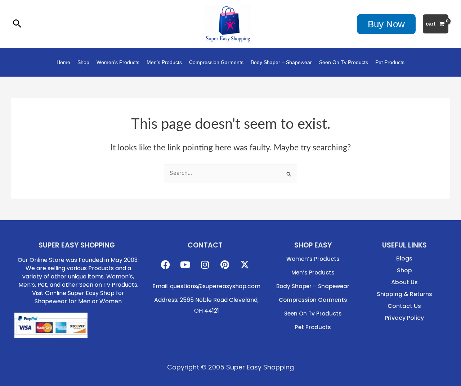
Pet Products (389, 62)
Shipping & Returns (404, 294)
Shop (83, 62)
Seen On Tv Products (343, 62)
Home (63, 62)
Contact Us (404, 306)
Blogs (404, 259)
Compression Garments (216, 62)
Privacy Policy (404, 318)
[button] (17, 24)
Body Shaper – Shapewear (281, 62)
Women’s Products (118, 62)
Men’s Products (164, 62)
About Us (404, 282)
